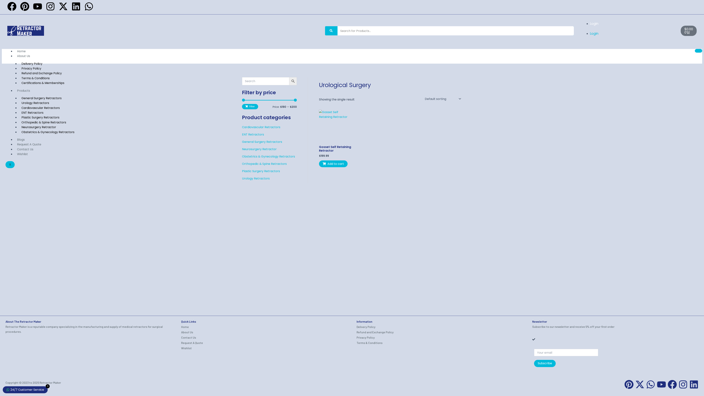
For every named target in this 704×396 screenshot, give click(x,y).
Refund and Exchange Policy (375, 332)
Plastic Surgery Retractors (261, 171)
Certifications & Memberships (42, 83)
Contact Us (25, 149)
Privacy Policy (366, 337)
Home (21, 51)
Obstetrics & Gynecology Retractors (47, 132)
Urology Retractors (256, 178)
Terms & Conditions (369, 342)
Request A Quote (29, 144)
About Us (23, 56)
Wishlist (22, 154)
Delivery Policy (366, 327)
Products (23, 91)
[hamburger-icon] (698, 51)
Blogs (21, 140)
